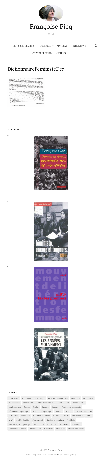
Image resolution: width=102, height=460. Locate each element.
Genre (35, 411)
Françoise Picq (51, 26)
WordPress (41, 454)
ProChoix (71, 420)
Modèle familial (22, 420)
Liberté (65, 415)
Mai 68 (88, 415)
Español (45, 407)
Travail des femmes (17, 428)
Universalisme (35, 428)
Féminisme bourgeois (71, 407)
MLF (11, 420)
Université (48, 428)
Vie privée (60, 428)
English (36, 407)
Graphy (57, 454)
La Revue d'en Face (41, 415)
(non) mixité (14, 398)
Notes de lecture (41, 53)
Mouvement (37, 420)
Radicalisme (39, 424)
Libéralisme (77, 415)
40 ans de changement (58, 398)
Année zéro (88, 398)
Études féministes (76, 428)
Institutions (13, 415)
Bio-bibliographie (23, 46)
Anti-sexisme (14, 402)
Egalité (27, 407)
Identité (68, 411)
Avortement (28, 402)
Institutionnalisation (83, 411)
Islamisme (25, 415)
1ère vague (26, 398)
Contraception (78, 402)
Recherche (52, 424)
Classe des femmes (44, 402)
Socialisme (64, 424)
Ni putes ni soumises (55, 420)
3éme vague (39, 398)
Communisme (62, 402)
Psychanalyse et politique (20, 424)
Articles (62, 46)
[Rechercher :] (96, 46)
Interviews (79, 46)
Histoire (58, 411)
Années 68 (75, 398)
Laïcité (56, 415)
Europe (55, 407)
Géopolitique (46, 411)
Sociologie (76, 424)
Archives (61, 53)
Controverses (15, 407)
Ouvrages (45, 46)
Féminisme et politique (19, 411)
